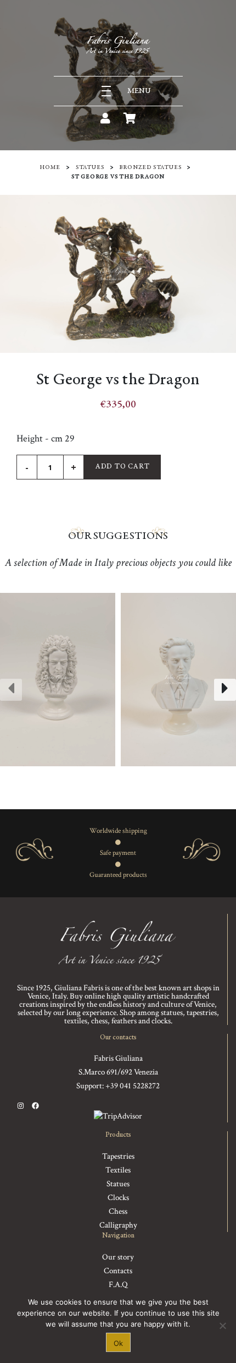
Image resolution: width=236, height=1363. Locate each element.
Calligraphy (118, 1225)
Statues (90, 168)
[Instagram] (20, 1106)
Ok (118, 1343)
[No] (222, 1325)
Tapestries (118, 1156)
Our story (118, 1257)
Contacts (118, 1271)
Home (50, 168)
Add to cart (122, 467)
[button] (91, 777)
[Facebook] (35, 1106)
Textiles (118, 1170)
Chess (118, 1211)
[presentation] (11, 690)
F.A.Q (118, 1284)
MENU (139, 91)
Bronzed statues (150, 168)
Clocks (118, 1197)
